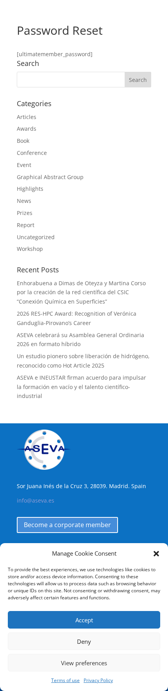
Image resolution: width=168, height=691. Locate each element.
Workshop (30, 248)
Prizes (24, 213)
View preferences (84, 663)
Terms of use (65, 680)
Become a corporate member (67, 524)
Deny (84, 641)
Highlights (30, 188)
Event (24, 165)
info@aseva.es (35, 500)
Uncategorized (36, 237)
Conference (32, 152)
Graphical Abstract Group (50, 177)
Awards (26, 128)
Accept (84, 620)
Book (23, 140)
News (24, 200)
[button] (156, 554)
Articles (26, 117)
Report (25, 225)
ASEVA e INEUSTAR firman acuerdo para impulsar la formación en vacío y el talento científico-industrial (81, 387)
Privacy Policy (98, 680)
